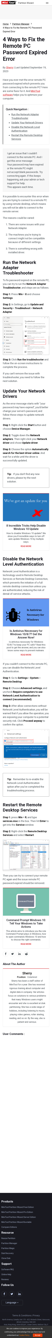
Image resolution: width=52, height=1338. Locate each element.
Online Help (6, 1274)
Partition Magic (8, 1248)
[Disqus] (26, 1070)
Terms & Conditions (21, 1315)
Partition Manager (20, 24)
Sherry (9, 67)
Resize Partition (8, 1238)
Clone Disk (5, 1258)
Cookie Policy (24, 1335)
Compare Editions (9, 1227)
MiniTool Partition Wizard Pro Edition (17, 1212)
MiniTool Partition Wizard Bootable (16, 1222)
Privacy (36, 1315)
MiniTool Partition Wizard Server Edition (18, 1217)
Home (6, 24)
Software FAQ (7, 1269)
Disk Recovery (7, 1253)
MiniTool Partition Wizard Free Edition (17, 1207)
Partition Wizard (26, 3)
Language (11, 1302)
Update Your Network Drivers (27, 122)
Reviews (5, 1279)
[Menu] (48, 3)
